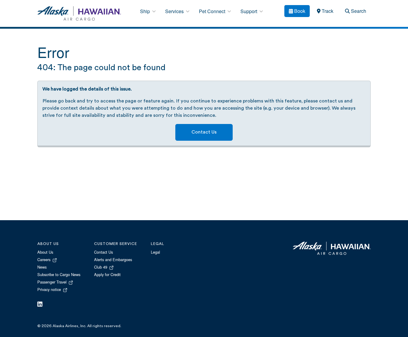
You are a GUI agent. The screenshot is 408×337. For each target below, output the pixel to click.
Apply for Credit (107, 274)
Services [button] (175, 11)
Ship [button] (145, 11)
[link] (325, 11)
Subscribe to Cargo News (58, 274)
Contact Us (204, 132)
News (42, 267)
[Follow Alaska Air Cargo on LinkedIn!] (39, 305)
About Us (45, 252)
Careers (44, 259)
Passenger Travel (52, 282)
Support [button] (249, 11)
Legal (155, 252)
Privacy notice (49, 289)
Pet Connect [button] (212, 11)
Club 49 (101, 267)
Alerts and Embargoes (113, 259)
